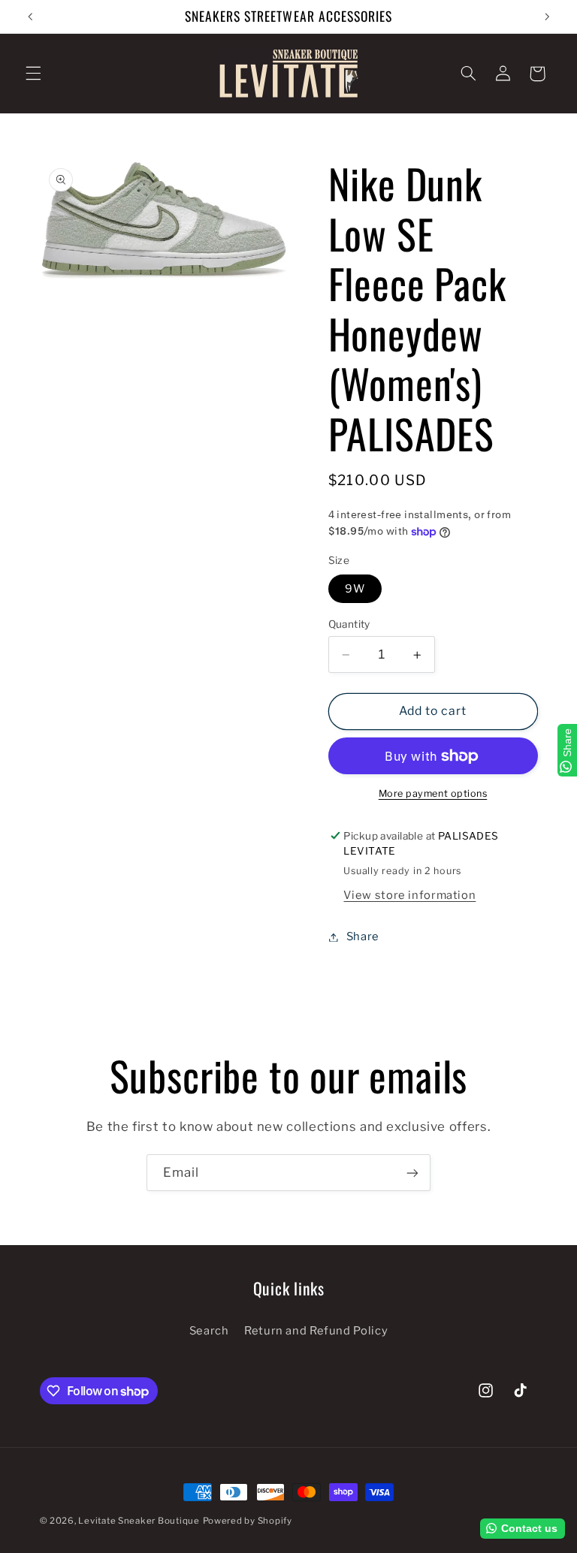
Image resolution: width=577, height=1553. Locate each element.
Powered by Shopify (247, 1520)
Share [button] (362, 936)
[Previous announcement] (30, 16)
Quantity (349, 624)
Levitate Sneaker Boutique (138, 1520)
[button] (33, 73)
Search (209, 1330)
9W (355, 589)
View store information (409, 895)
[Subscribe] (412, 1172)
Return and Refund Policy (316, 1330)
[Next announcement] (546, 16)
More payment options (433, 793)
